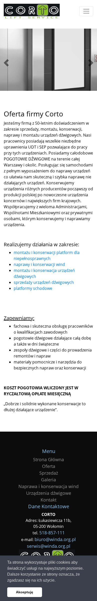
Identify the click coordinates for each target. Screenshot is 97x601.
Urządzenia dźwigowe (48, 493)
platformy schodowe (33, 288)
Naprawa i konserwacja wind (48, 486)
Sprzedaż (48, 473)
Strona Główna (48, 459)
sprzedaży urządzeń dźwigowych (44, 282)
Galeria (48, 480)
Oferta (48, 466)
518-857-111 (52, 533)
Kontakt (48, 500)
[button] (57, 580)
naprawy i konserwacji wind (39, 264)
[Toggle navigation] (86, 11)
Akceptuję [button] (24, 592)
